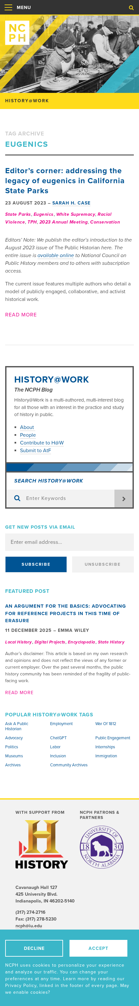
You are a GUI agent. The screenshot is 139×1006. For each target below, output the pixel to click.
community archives (69, 765)
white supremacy (75, 214)
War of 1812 (105, 723)
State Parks (18, 214)
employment (61, 723)
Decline (34, 948)
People (28, 435)
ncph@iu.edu (29, 926)
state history (111, 642)
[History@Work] (69, 30)
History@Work (51, 379)
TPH (32, 222)
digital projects (50, 642)
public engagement (112, 738)
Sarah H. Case (71, 203)
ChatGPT (58, 738)
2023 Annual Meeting (63, 222)
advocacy (14, 738)
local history (18, 642)
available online (55, 255)
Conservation (105, 222)
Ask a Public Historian (16, 726)
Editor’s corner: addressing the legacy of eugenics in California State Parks (65, 180)
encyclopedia (81, 642)
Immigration (106, 756)
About (27, 427)
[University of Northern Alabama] (101, 847)
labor (55, 747)
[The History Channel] (42, 844)
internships (105, 747)
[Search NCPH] (131, 7)
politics (11, 747)
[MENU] (8, 14)
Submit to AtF (35, 450)
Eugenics (44, 214)
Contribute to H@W (42, 443)
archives (13, 765)
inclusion (58, 756)
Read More (21, 315)
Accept (98, 948)
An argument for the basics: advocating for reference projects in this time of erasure (65, 613)
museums (14, 756)
